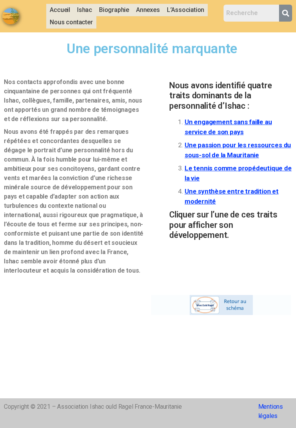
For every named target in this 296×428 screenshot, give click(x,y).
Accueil (60, 9)
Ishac (84, 9)
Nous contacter (71, 22)
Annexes (148, 9)
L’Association (185, 9)
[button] (85, 10)
